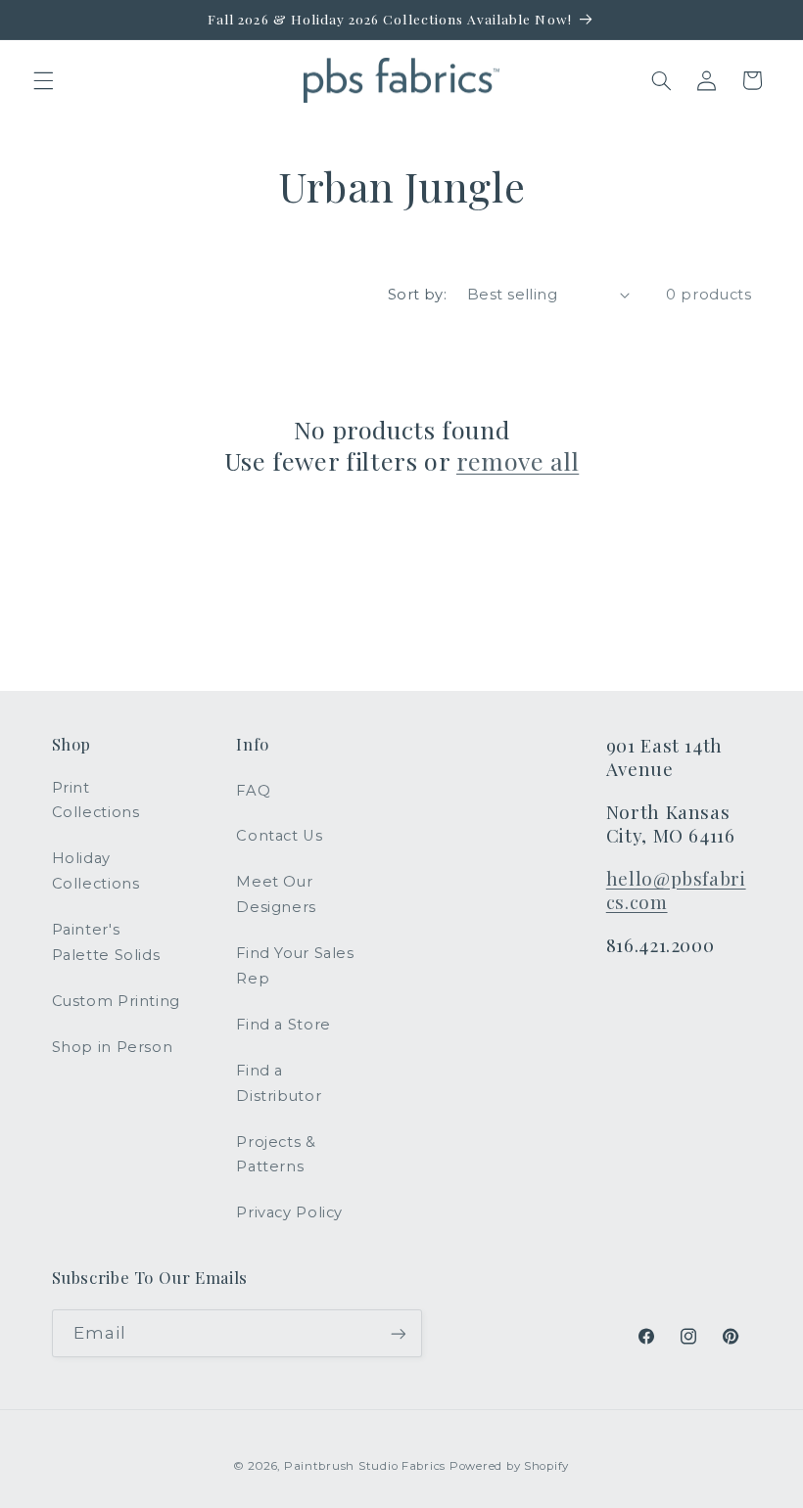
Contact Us (279, 836)
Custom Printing (116, 1001)
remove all (517, 461)
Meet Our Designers (276, 894)
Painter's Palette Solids (106, 942)
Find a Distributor (278, 1083)
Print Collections (96, 800)
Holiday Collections (96, 870)
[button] (43, 80)
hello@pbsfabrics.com (676, 890)
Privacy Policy (289, 1212)
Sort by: (417, 294)
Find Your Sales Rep (295, 965)
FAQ (253, 791)
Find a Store (283, 1024)
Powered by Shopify (509, 1466)
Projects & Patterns (275, 1154)
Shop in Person (112, 1047)
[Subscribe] (397, 1333)
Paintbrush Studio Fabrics (365, 1466)
